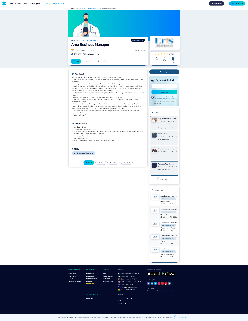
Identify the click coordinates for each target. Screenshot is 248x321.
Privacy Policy (123, 303)
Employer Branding (74, 281)
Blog (48, 3)
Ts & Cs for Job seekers (125, 298)
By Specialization (91, 278)
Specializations (108, 281)
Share (101, 61)
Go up (128, 163)
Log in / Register (216, 3)
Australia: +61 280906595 (129, 287)
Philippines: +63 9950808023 (130, 273)
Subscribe (164, 92)
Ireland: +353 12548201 (128, 276)
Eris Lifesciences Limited (94, 8)
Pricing (70, 278)
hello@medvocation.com (170, 291)
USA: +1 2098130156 (127, 284)
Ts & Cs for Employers (125, 301)
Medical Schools (108, 276)
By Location (90, 273)
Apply (77, 61)
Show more (165, 179)
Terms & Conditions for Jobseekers (163, 97)
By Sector (89, 281)
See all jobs (165, 72)
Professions (107, 278)
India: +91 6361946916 (128, 290)
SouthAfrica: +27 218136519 (129, 279)
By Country (90, 298)
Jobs (83, 8)
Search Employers (32, 3)
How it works (72, 276)
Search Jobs (15, 3)
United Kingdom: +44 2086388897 (132, 282)
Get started (72, 273)
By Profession (90, 276)
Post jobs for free (237, 3)
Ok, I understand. (182, 317)
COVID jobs (90, 284)
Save (88, 61)
